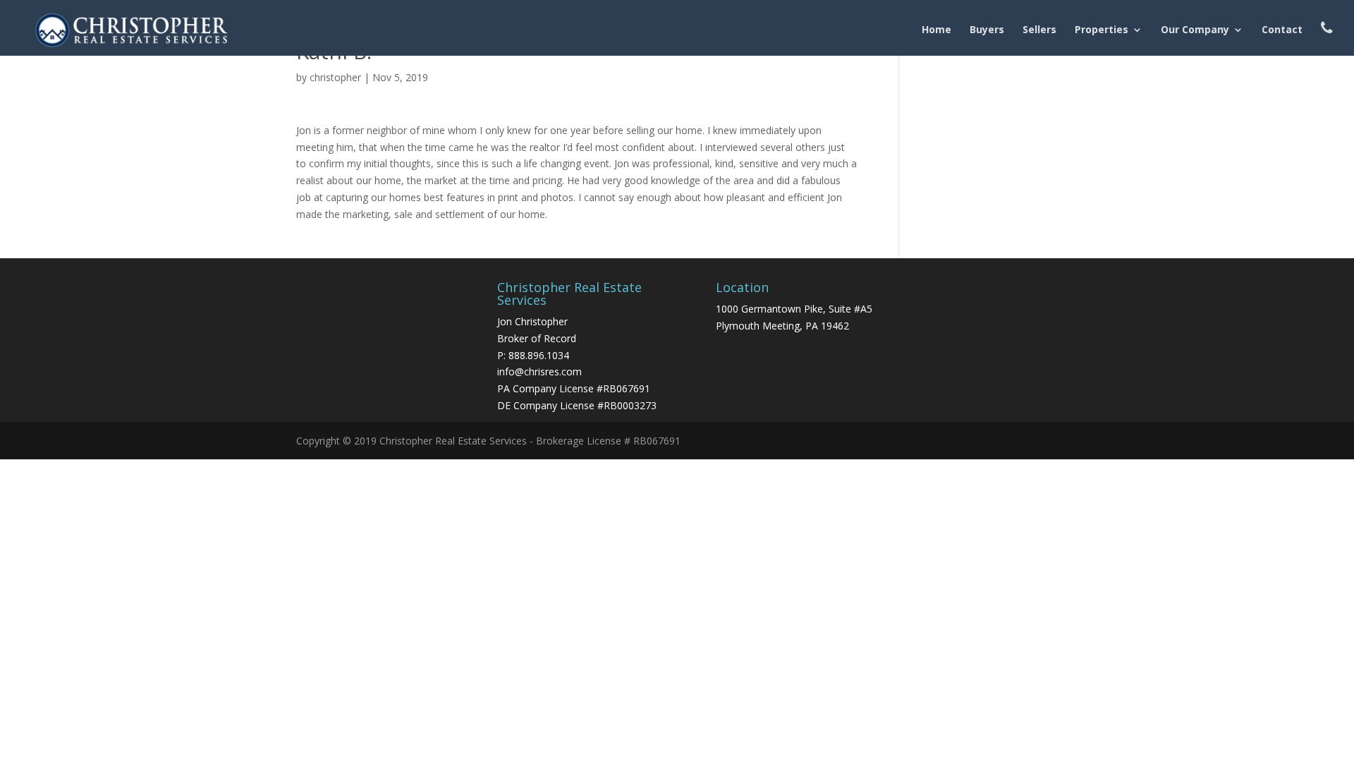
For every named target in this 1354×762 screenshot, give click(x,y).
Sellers (1039, 30)
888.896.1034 (538, 355)
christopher (335, 77)
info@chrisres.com (539, 371)
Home (936, 30)
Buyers (987, 30)
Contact (1282, 30)
